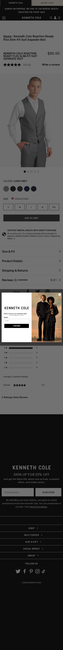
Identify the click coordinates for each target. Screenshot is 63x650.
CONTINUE (16, 326)
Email (6, 317)
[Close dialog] (59, 294)
